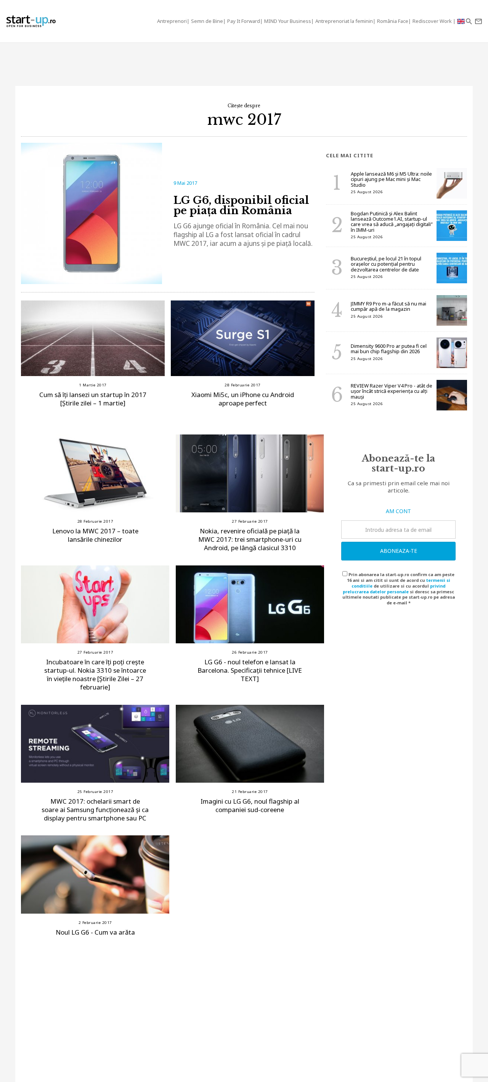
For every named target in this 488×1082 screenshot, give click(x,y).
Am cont (398, 511)
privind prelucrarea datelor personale (394, 588)
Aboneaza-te (398, 550)
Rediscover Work (433, 21)
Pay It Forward (243, 21)
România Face (392, 21)
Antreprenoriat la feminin (344, 21)
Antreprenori (172, 21)
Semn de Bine (207, 21)
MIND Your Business (287, 21)
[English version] (461, 21)
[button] (469, 21)
